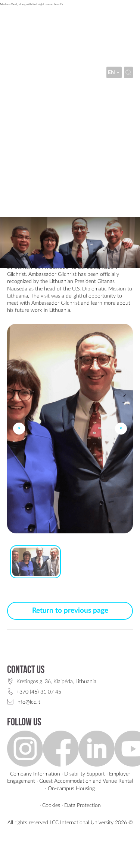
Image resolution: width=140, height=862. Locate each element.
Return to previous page (70, 610)
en (111, 72)
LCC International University (39, 92)
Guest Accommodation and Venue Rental (86, 781)
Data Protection (82, 805)
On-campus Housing (71, 788)
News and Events (97, 92)
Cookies (51, 805)
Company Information (35, 774)
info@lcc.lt (28, 702)
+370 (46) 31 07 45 (38, 692)
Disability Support (84, 774)
